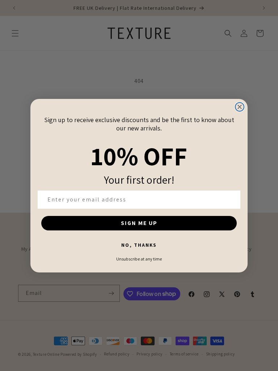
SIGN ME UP (139, 223)
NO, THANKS (139, 245)
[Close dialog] (239, 107)
